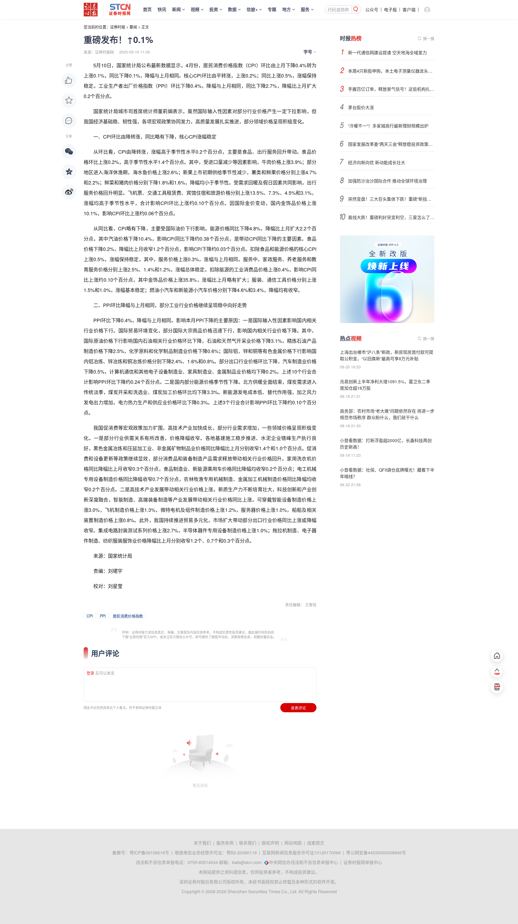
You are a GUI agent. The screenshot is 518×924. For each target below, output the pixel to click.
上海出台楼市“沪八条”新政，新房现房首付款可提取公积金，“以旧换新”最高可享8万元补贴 (386, 355)
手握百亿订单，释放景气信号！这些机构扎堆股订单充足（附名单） (391, 89)
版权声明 (270, 843)
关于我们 (202, 843)
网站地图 (293, 843)
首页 (147, 9)
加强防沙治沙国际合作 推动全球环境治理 (387, 181)
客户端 (409, 9)
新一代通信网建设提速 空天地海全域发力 (387, 52)
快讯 (162, 9)
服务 (305, 9)
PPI (103, 616)
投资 (213, 9)
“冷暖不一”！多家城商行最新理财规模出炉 (388, 126)
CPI (90, 616)
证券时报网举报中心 (362, 862)
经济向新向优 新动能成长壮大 (376, 162)
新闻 (176, 9)
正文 (145, 26)
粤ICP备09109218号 (149, 852)
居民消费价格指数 (128, 616)
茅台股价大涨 (361, 107)
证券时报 (117, 26)
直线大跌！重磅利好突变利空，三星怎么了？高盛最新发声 (391, 217)
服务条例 (225, 843)
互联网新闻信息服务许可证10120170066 (301, 852)
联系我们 (247, 843)
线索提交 (315, 843)
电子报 (390, 9)
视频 (195, 9)
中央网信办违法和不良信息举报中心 (303, 862)
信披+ (252, 9)
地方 (286, 9)
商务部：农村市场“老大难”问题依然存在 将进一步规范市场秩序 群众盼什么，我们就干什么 (387, 414)
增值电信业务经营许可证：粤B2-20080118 (216, 852)
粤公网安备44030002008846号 (376, 852)
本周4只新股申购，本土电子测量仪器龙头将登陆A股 (391, 71)
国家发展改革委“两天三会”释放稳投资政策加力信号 (391, 144)
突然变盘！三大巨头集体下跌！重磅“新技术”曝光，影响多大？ (391, 199)
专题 (272, 9)
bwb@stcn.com (246, 862)
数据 (232, 9)
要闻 (133, 26)
